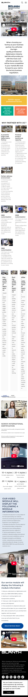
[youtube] (18, 677)
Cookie (10, 682)
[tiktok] (22, 677)
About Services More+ (12, 626)
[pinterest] (15, 677)
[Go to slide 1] (12, 21)
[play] (14, 456)
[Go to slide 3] (15, 21)
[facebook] (3, 677)
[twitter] (11, 677)
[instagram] (7, 677)
